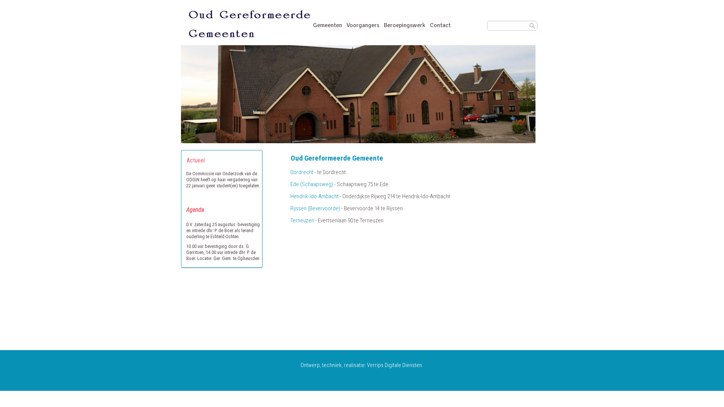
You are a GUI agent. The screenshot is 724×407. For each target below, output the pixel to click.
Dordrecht (301, 172)
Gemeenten (327, 25)
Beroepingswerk (404, 25)
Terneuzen (302, 220)
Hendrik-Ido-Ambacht (314, 196)
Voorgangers (363, 25)
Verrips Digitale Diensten (394, 365)
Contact (440, 25)
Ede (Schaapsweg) (311, 184)
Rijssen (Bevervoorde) (315, 208)
